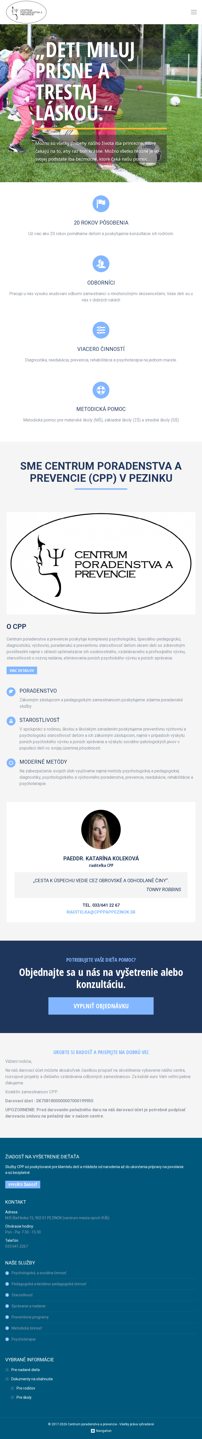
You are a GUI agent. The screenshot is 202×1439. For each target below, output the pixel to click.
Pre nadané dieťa (25, 1370)
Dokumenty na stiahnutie (32, 1379)
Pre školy (24, 1397)
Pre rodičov (26, 1388)
